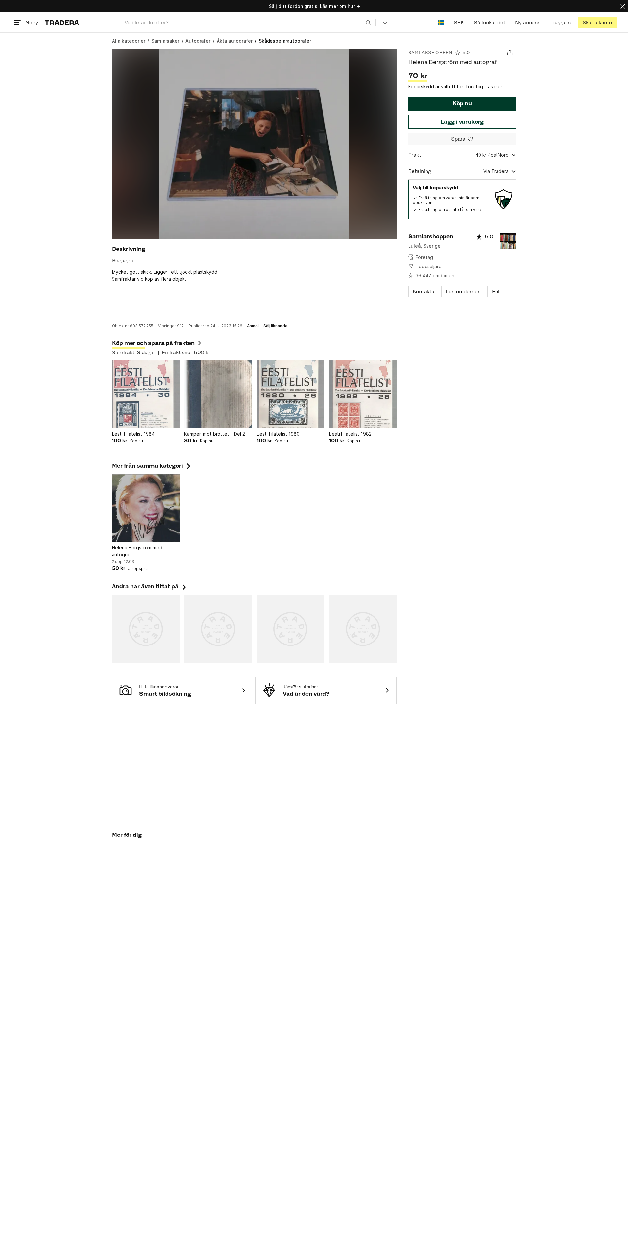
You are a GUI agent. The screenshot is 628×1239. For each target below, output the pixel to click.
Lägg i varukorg (462, 121)
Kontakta (423, 291)
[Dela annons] (510, 52)
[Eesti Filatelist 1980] (290, 394)
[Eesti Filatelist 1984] (146, 394)
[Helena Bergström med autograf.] (146, 508)
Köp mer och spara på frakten (153, 343)
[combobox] (247, 22)
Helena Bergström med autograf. (137, 551)
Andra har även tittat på (150, 586)
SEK (459, 22)
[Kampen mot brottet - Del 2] (218, 394)
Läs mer (494, 86)
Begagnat (123, 260)
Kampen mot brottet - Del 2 (214, 434)
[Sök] (368, 22)
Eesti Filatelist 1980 (278, 434)
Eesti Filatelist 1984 (133, 434)
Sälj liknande (275, 326)
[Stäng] (623, 6)
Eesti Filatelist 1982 (350, 434)
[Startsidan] (62, 22)
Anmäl (253, 326)
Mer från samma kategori (152, 465)
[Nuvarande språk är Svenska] (440, 22)
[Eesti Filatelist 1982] (363, 394)
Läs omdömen (463, 291)
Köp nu (462, 103)
